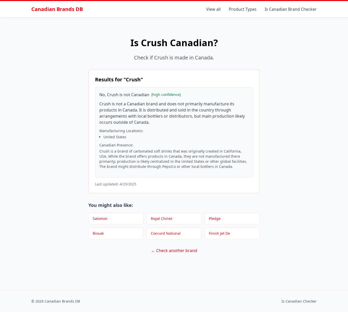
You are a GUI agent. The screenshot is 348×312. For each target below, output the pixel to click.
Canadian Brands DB (57, 9)
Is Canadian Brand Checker (291, 9)
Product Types (243, 9)
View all (213, 9)
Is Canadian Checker (299, 301)
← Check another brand (174, 250)
